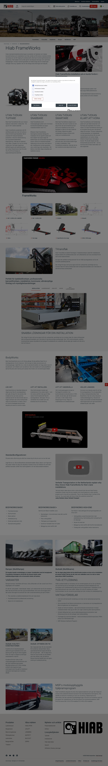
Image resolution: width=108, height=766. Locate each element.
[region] (54, 94)
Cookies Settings (37, 98)
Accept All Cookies (72, 105)
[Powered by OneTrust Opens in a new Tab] (73, 110)
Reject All (61, 105)
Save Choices (37, 105)
